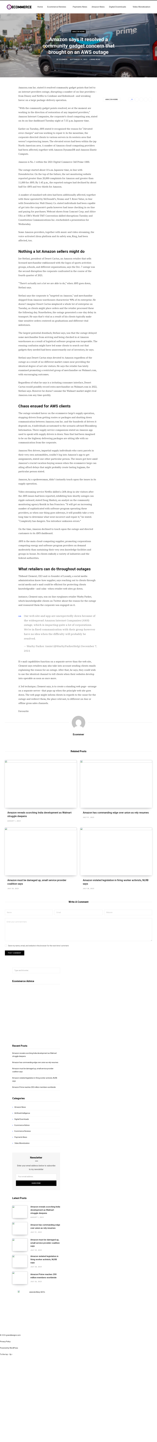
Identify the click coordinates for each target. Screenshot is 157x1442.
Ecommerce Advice (36, 1021)
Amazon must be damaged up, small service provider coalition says (45, 1242)
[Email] (9, 114)
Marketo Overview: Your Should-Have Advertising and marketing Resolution (36, 1028)
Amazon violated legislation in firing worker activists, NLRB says (44, 1259)
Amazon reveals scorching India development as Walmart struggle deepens (45, 1209)
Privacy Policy (5, 1342)
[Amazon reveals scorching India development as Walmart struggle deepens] (41, 784)
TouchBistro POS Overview (36, 1177)
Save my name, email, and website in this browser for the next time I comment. (38, 946)
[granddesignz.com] (19, 6)
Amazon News (78, 32)
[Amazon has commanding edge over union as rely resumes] (116, 784)
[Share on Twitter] (9, 101)
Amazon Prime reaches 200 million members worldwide (43, 1276)
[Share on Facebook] (9, 94)
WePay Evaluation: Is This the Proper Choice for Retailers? (36, 1077)
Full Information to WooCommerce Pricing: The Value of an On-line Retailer (36, 1124)
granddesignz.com (13, 1335)
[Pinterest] (9, 107)
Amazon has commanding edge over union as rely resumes (116, 812)
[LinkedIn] (146, 99)
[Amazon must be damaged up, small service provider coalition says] (41, 851)
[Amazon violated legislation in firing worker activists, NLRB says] (116, 851)
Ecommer (63, 59)
